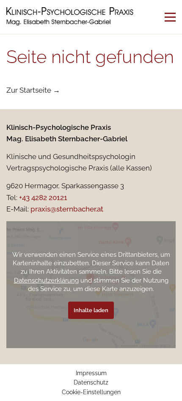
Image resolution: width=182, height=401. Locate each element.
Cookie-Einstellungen (91, 392)
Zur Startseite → (33, 90)
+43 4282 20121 (43, 197)
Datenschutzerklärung (46, 280)
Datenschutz (91, 382)
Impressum (91, 373)
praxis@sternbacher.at (66, 209)
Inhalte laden (91, 310)
